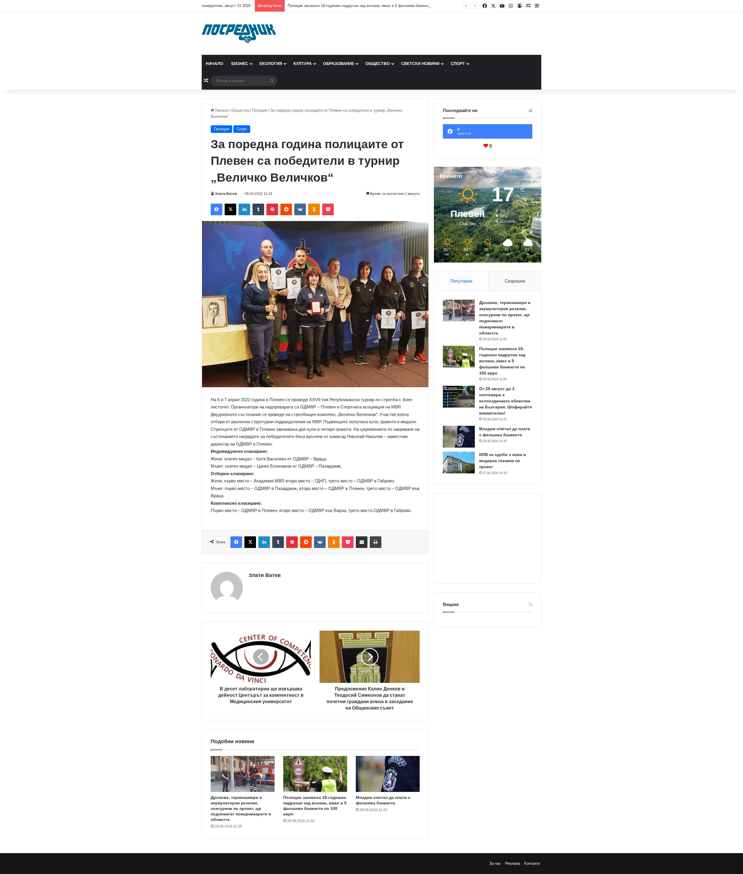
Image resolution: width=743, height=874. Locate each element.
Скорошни (515, 280)
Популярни (461, 280)
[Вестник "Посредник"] (239, 33)
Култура (302, 63)
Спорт (458, 63)
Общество (377, 63)
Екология (270, 63)
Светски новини (420, 63)
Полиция (259, 110)
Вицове (451, 604)
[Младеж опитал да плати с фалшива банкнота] (388, 774)
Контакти (532, 863)
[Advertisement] (487, 538)
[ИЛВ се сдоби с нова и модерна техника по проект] (459, 462)
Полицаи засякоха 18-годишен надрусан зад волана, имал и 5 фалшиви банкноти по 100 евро (370, 5)
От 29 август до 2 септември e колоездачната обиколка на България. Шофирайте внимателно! (505, 400)
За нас (495, 863)
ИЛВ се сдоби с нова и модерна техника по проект (502, 460)
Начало (214, 63)
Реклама (512, 863)
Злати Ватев (226, 194)
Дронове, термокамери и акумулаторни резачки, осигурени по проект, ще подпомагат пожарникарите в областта (241, 808)
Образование (338, 63)
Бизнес (239, 63)
